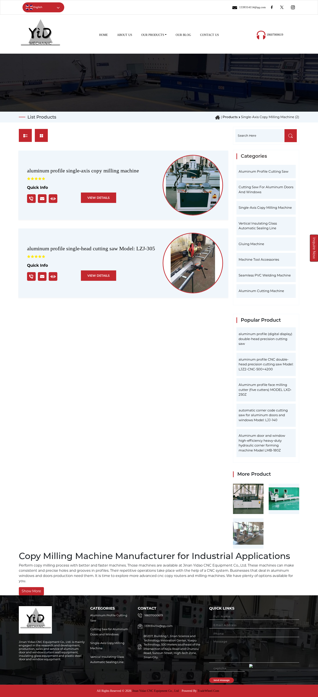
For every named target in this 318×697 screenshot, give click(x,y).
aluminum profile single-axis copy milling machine (83, 170)
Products (230, 117)
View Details (98, 198)
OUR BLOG (183, 35)
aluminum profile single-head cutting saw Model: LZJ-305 (91, 248)
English (37, 7)
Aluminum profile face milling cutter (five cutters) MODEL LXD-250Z (265, 390)
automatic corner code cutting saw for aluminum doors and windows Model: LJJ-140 (263, 415)
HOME (103, 35)
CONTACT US (209, 35)
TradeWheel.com (208, 690)
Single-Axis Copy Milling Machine (265, 208)
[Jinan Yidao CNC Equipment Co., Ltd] (40, 35)
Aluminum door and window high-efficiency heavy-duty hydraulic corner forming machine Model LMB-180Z (262, 443)
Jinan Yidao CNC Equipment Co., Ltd (155, 690)
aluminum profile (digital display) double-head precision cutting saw (265, 339)
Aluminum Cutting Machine (261, 291)
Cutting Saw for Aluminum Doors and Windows (266, 189)
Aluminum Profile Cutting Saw (263, 171)
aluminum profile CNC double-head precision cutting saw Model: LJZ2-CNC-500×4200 (266, 364)
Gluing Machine (251, 244)
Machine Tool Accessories (259, 259)
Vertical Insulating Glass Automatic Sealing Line (258, 225)
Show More (31, 591)
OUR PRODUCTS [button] (152, 35)
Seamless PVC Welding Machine (265, 275)
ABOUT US (124, 35)
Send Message (222, 680)
